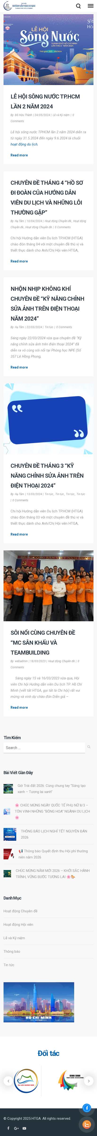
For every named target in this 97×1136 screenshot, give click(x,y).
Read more (19, 155)
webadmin (21, 661)
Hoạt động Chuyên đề (58, 221)
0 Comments (63, 227)
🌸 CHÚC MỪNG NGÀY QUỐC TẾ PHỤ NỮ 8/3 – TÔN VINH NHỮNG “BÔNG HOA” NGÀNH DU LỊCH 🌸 (52, 811)
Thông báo (12, 951)
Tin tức (49, 327)
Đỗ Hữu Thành (23, 115)
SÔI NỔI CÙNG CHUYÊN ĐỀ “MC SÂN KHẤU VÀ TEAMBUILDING (43, 643)
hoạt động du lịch (24, 144)
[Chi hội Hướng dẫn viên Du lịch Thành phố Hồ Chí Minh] (20, 6)
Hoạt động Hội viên (18, 924)
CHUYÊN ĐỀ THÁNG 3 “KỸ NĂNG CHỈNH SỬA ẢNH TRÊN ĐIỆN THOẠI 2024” (47, 476)
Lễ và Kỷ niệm (61, 115)
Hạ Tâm (19, 221)
